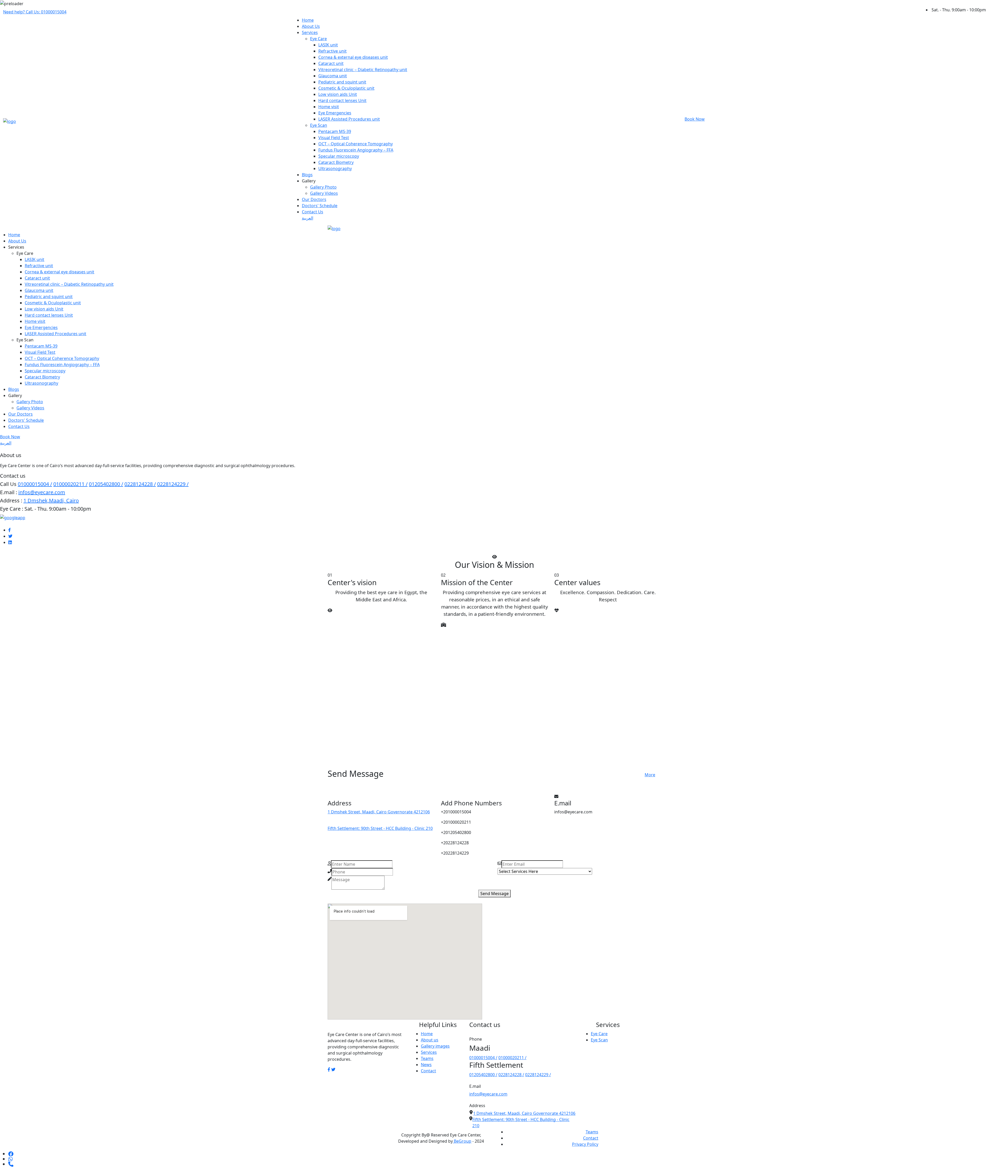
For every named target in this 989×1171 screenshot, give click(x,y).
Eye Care (318, 38)
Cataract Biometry (336, 162)
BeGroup (462, 1141)
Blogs (307, 175)
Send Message (494, 893)
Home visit (328, 106)
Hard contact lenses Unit (342, 100)
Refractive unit (332, 51)
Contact (428, 1071)
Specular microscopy (338, 156)
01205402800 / (106, 484)
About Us (311, 26)
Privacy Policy (585, 1144)
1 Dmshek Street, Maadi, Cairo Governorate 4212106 (379, 812)
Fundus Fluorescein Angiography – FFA (355, 150)
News (426, 1064)
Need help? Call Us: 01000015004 (34, 12)
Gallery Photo (323, 187)
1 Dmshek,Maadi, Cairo (51, 500)
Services (310, 32)
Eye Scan (318, 125)
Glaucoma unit (332, 76)
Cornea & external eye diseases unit (353, 57)
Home (308, 20)
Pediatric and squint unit (342, 82)
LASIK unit (328, 45)
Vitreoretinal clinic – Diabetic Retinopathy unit (362, 69)
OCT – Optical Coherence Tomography (355, 144)
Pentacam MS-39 (334, 131)
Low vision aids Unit (337, 94)
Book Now (695, 119)
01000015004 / (35, 484)
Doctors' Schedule (319, 205)
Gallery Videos (324, 193)
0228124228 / (140, 484)
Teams (427, 1058)
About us (429, 1040)
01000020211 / (70, 484)
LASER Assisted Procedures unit (349, 119)
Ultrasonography (335, 168)
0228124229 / (173, 484)
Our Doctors (314, 199)
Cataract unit (331, 63)
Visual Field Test (333, 137)
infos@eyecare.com (41, 492)
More (650, 775)
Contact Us (312, 212)
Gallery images (435, 1046)
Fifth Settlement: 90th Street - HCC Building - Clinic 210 (380, 828)
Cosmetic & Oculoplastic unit (346, 88)
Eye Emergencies (334, 113)
